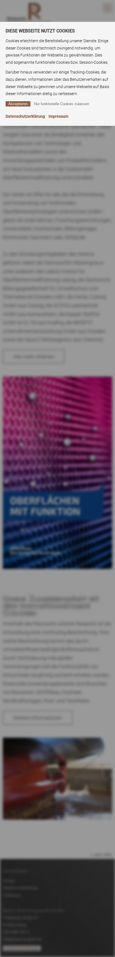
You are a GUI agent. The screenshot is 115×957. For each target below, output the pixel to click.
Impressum (58, 116)
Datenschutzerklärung (25, 116)
